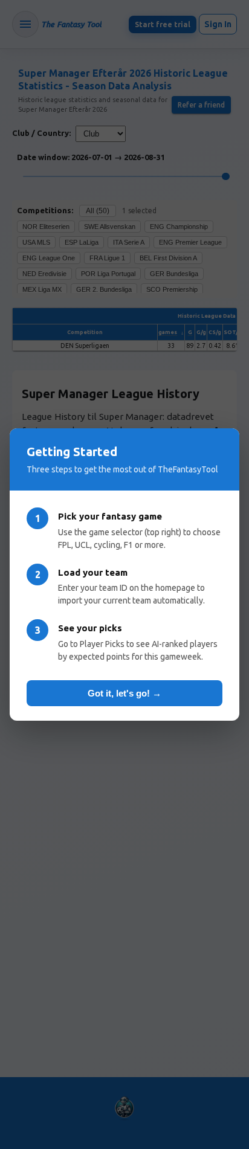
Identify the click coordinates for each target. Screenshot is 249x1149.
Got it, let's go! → (124, 693)
